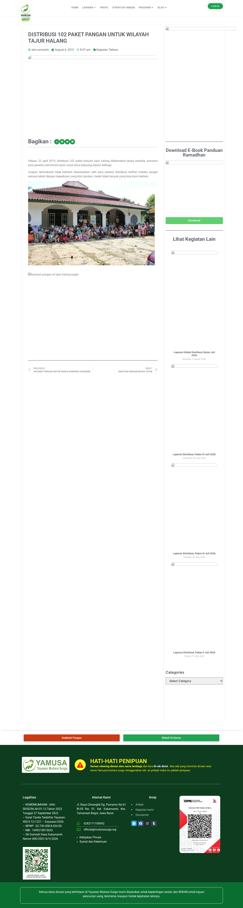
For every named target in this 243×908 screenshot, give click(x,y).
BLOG (161, 7)
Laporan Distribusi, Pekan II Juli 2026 (194, 652)
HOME (74, 7)
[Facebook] (140, 823)
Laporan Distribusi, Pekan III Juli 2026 (194, 553)
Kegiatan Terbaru (107, 49)
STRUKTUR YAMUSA (123, 7)
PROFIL (104, 7)
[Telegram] (134, 823)
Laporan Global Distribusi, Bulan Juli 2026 (194, 354)
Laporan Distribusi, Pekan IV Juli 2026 (194, 454)
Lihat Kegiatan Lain (194, 239)
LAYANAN (87, 7)
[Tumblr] (154, 823)
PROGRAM (145, 7)
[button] (56, 141)
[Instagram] (147, 823)
